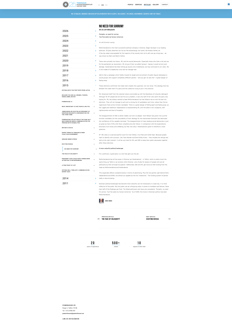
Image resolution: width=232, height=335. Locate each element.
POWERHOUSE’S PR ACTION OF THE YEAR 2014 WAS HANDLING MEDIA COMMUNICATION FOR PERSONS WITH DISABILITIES (76, 121)
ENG (102, 5)
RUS (106, 5)
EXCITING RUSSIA (67, 144)
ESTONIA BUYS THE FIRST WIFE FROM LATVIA (76, 90)
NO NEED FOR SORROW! (71, 149)
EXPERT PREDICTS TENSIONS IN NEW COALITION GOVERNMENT (73, 133)
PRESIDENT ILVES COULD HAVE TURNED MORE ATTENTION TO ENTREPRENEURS (76, 159)
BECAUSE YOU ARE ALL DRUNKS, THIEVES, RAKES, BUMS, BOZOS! (75, 96)
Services (138, 4)
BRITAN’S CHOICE (67, 127)
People (130, 4)
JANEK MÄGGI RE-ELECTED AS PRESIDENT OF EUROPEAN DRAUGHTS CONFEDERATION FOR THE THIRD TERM (76, 113)
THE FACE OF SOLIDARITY (70, 153)
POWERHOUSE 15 (67, 101)
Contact (165, 4)
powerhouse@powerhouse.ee (73, 313)
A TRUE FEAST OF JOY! (69, 165)
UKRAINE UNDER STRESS (69, 139)
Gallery (156, 4)
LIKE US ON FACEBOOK (71, 319)
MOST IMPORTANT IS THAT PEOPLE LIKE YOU (76, 106)
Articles (147, 4)
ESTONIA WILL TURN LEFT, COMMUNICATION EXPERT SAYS (75, 171)
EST (99, 5)
